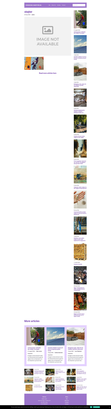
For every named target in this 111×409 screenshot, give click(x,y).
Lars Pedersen (78, 351)
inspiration (30, 353)
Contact (63, 5)
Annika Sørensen (59, 352)
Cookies (59, 5)
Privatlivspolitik (96, 407)
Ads (49, 5)
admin (33, 14)
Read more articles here (47, 73)
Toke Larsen (39, 351)
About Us (54, 5)
